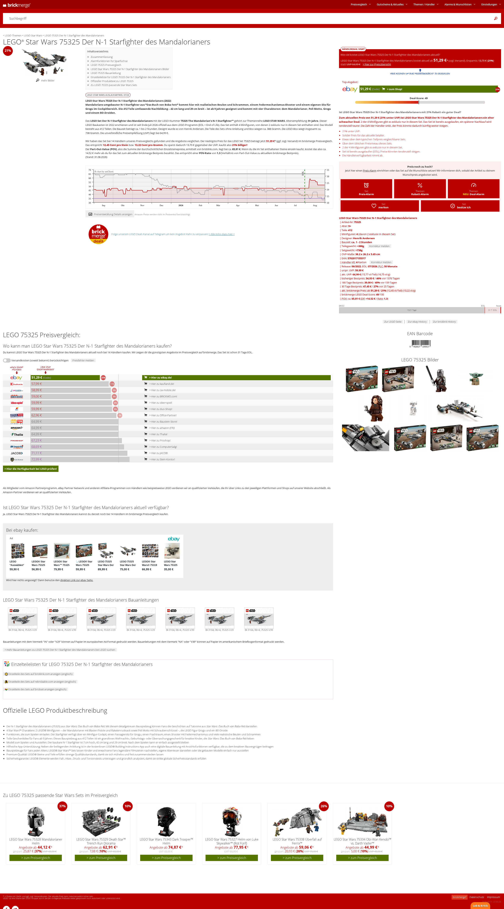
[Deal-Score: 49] (420, 102)
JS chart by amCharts (103, 172)
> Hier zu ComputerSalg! (163, 447)
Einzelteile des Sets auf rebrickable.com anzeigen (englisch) (42, 681)
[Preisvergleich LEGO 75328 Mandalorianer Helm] (35, 822)
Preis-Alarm (369, 170)
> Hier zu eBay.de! (160, 377)
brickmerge (459, 897)
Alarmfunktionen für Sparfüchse (109, 61)
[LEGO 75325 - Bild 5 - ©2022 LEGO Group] (374, 408)
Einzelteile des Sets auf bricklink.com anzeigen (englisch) (40, 674)
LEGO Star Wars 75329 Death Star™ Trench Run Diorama (101, 841)
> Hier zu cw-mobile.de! (162, 390)
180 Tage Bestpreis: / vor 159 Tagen (369, 282)
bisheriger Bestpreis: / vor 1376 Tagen (371, 278)
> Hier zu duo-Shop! (160, 409)
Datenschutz (477, 897)
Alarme (458, 4)
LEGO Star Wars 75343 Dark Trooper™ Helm (166, 841)
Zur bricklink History (444, 321)
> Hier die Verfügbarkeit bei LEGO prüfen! (31, 469)
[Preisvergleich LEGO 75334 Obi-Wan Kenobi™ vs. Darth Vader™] (363, 822)
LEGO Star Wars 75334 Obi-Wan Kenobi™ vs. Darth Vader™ (362, 841)
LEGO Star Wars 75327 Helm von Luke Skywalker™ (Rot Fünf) (231, 841)
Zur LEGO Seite (392, 321)
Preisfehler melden (83, 360)
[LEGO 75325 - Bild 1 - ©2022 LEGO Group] (362, 378)
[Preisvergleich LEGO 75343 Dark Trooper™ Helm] (166, 822)
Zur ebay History (417, 321)
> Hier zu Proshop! (159, 440)
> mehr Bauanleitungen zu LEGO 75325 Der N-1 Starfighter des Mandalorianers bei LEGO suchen (60, 650)
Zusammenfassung (102, 57)
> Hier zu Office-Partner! (163, 415)
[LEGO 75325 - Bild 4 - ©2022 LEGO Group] (476, 378)
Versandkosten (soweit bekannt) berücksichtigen (40, 360)
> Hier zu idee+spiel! (160, 402)
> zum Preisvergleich (35, 858)
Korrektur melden (379, 246)
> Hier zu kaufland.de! (161, 384)
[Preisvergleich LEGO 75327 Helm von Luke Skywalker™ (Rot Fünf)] (232, 822)
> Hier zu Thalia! (158, 434)
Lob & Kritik (480, 905)
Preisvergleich (359, 4)
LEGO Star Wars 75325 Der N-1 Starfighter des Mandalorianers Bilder (130, 69)
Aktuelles (390, 4)
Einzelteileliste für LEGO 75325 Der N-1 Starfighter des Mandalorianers (131, 77)
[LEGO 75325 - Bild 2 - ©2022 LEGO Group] (398, 378)
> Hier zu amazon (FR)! (162, 428)
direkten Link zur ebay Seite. (76, 580)
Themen (424, 4)
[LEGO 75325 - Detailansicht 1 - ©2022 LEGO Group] (460, 408)
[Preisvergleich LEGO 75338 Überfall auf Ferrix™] (297, 822)
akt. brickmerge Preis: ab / (379, 290)
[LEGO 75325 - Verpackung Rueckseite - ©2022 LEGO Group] (447, 437)
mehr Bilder (48, 80)
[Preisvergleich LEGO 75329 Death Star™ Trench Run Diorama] (101, 822)
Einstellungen (489, 4)
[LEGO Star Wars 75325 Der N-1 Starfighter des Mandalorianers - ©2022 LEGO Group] (44, 62)
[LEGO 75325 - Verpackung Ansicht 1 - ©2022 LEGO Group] (410, 437)
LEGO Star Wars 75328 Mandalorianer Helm (35, 841)
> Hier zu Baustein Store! (163, 421)
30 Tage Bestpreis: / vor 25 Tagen (368, 286)
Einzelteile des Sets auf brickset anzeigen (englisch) (37, 689)
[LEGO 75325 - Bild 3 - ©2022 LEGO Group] (437, 378)
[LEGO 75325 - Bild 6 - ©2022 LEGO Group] (414, 408)
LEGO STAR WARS (274, 121)
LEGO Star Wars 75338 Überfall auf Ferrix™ (297, 841)
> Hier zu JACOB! (158, 453)
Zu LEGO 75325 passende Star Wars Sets (114, 85)
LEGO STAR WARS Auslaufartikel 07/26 (108, 94)
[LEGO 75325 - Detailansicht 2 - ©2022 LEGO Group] (365, 437)
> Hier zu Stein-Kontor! (162, 459)
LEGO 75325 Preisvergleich (106, 65)
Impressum (493, 897)
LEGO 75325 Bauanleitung (106, 73)
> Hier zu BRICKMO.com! (163, 396)
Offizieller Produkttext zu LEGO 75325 (112, 81)
